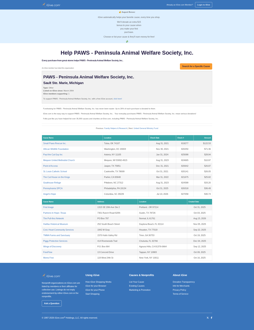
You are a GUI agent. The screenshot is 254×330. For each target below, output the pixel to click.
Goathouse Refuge (52, 183)
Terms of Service (180, 294)
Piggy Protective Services (55, 241)
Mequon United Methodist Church (59, 160)
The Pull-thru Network (53, 218)
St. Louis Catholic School (55, 171)
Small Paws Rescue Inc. (54, 143)
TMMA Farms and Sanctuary (56, 235)
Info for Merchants (181, 286)
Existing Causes (136, 286)
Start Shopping (92, 294)
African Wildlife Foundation (56, 149)
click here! (118, 99)
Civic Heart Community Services (58, 230)
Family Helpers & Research (115, 128)
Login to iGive (203, 5)
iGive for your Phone (95, 290)
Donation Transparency (184, 282)
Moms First (48, 258)
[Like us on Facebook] (211, 318)
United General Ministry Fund (146, 128)
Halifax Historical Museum (55, 224)
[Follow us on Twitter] (208, 318)
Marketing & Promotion (140, 290)
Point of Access (50, 166)
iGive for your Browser (95, 286)
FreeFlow (47, 252)
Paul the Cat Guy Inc (53, 154)
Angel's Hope (49, 194)
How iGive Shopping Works (98, 282)
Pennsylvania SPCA (53, 188)
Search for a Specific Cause (196, 66)
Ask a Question (51, 303)
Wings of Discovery (52, 246)
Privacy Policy (179, 290)
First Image (48, 207)
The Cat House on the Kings (56, 177)
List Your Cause (136, 282)
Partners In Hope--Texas (54, 213)
